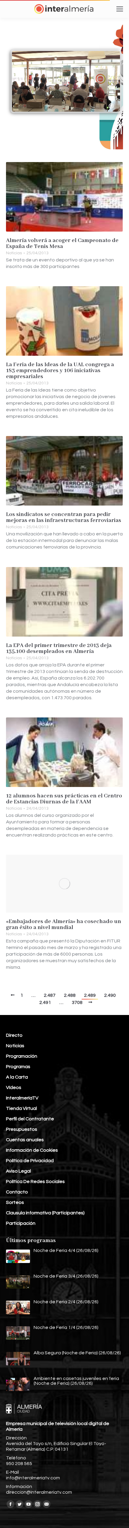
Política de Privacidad (30, 1160)
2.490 (110, 995)
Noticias (14, 253)
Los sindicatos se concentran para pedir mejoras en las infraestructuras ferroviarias (63, 517)
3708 (77, 1002)
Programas (18, 1066)
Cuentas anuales (25, 1139)
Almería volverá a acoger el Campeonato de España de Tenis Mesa (62, 243)
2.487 (50, 995)
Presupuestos (21, 1129)
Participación (20, 1223)
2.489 (90, 995)
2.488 (70, 995)
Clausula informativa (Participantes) (45, 1212)
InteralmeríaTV (22, 1098)
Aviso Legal (18, 1171)
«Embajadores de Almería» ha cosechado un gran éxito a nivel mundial (63, 925)
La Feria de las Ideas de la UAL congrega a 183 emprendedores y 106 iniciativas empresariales (60, 371)
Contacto (17, 1192)
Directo (14, 1035)
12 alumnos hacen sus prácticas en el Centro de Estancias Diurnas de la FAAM (64, 799)
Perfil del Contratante (30, 1118)
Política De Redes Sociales (35, 1181)
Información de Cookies (32, 1150)
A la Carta (17, 1077)
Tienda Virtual (21, 1108)
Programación (21, 1056)
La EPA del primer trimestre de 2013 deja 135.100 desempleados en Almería (59, 648)
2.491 (45, 1002)
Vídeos (13, 1087)
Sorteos (15, 1202)
